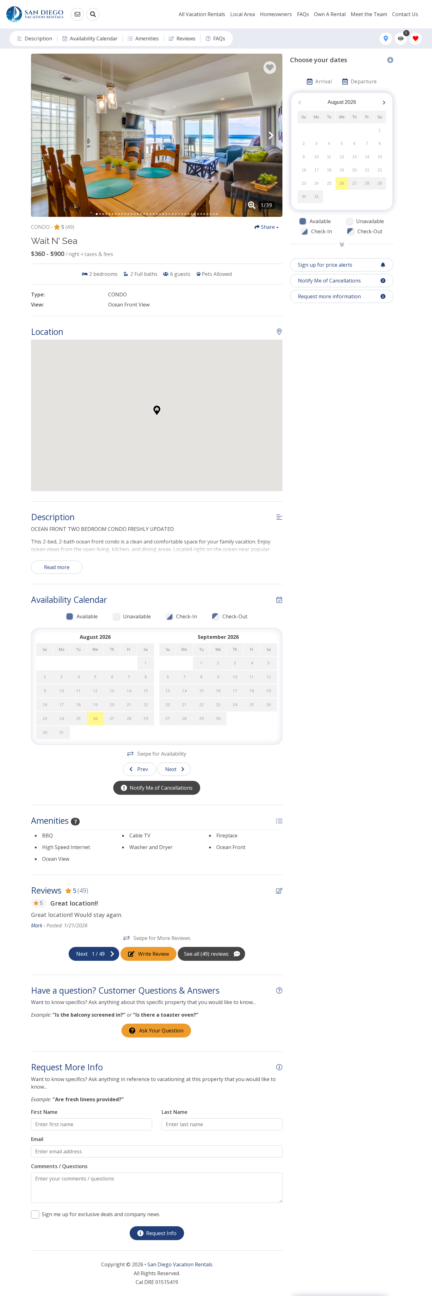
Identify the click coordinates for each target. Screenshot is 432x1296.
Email (37, 1139)
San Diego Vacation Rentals (180, 1264)
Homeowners (276, 14)
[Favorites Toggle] (416, 39)
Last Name (175, 1112)
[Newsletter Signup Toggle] (77, 14)
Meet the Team (369, 14)
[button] (42, 135)
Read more (57, 567)
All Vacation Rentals (202, 14)
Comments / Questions (59, 1166)
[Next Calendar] (384, 102)
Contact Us (405, 14)
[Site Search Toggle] (92, 14)
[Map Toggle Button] (386, 39)
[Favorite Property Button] (269, 67)
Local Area (242, 14)
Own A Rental (330, 14)
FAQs (303, 14)
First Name (44, 1112)
